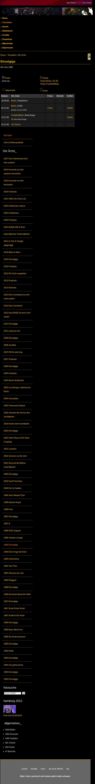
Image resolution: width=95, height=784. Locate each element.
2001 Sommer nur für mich (15, 456)
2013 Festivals (10, 280)
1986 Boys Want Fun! (13, 630)
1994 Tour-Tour (10, 566)
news (43, 769)
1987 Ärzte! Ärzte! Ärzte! (14, 608)
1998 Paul (8, 509)
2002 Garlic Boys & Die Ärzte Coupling (16, 440)
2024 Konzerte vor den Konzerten (14, 183)
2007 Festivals (10, 359)
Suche (5, 27)
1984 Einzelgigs (11, 658)
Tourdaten (7, 22)
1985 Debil (8, 651)
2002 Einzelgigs (11, 431)
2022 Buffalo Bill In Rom (14, 227)
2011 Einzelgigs (11, 324)
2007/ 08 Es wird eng (13, 352)
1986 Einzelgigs (11, 622)
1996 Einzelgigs (11, 545)
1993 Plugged (10, 580)
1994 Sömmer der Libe (14, 573)
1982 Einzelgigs (11, 679)
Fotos (50, 108)
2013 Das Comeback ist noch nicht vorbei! (17, 297)
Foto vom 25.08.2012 (12, 715)
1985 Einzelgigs (11, 644)
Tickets (45, 78)
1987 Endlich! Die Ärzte (14, 615)
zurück (24, 769)
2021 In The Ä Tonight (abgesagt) (13, 243)
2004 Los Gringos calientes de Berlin (17, 389)
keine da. (6, 81)
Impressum (7, 48)
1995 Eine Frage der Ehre (15, 552)
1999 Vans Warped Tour (14, 495)
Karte (45, 91)
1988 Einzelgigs (11, 587)
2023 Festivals (10, 220)
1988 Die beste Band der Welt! (17, 594)
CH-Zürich (15, 124)
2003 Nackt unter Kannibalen (16, 424)
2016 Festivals (10, 266)
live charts (87, 3)
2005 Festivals (10, 373)
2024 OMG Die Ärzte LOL (15, 199)
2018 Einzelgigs (11, 259)
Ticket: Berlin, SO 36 (49, 81)
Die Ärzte (8, 135)
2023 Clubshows (11, 213)
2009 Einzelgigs (11, 338)
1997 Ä (7, 524)
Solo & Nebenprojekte (13, 142)
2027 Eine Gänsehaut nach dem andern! (16, 161)
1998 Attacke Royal (12, 502)
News (5, 18)
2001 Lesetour (10, 449)
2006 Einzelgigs (11, 366)
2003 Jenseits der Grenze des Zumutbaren (17, 415)
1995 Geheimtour (11, 559)
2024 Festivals (10, 192)
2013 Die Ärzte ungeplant (15, 273)
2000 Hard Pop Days (13, 481)
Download (7, 39)
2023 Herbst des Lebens (14, 206)
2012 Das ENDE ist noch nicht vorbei (17, 315)
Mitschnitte (7, 43)
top (67, 769)
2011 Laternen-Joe (12, 331)
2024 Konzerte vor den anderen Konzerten (14, 172)
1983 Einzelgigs (11, 672)
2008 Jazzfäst (10, 345)
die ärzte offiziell (56, 769)
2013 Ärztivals (10, 288)
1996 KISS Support (12, 531)
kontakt (34, 769)
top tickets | (72, 3)
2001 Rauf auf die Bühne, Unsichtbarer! (15, 465)
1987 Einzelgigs (11, 601)
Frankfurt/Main (17, 115)
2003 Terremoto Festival (14, 406)
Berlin (13, 101)
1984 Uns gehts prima (13, 665)
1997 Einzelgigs (11, 516)
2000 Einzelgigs (11, 474)
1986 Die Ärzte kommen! (14, 637)
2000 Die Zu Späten (12, 488)
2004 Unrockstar (11, 398)
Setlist (70, 108)
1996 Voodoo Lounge (13, 538)
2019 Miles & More (12, 252)
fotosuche (9, 687)
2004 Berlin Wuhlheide (14, 380)
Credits (5, 35)
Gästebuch (7, 31)
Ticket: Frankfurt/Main (49, 84)
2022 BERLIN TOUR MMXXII (17, 234)
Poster (7, 78)
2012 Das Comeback (13, 306)
